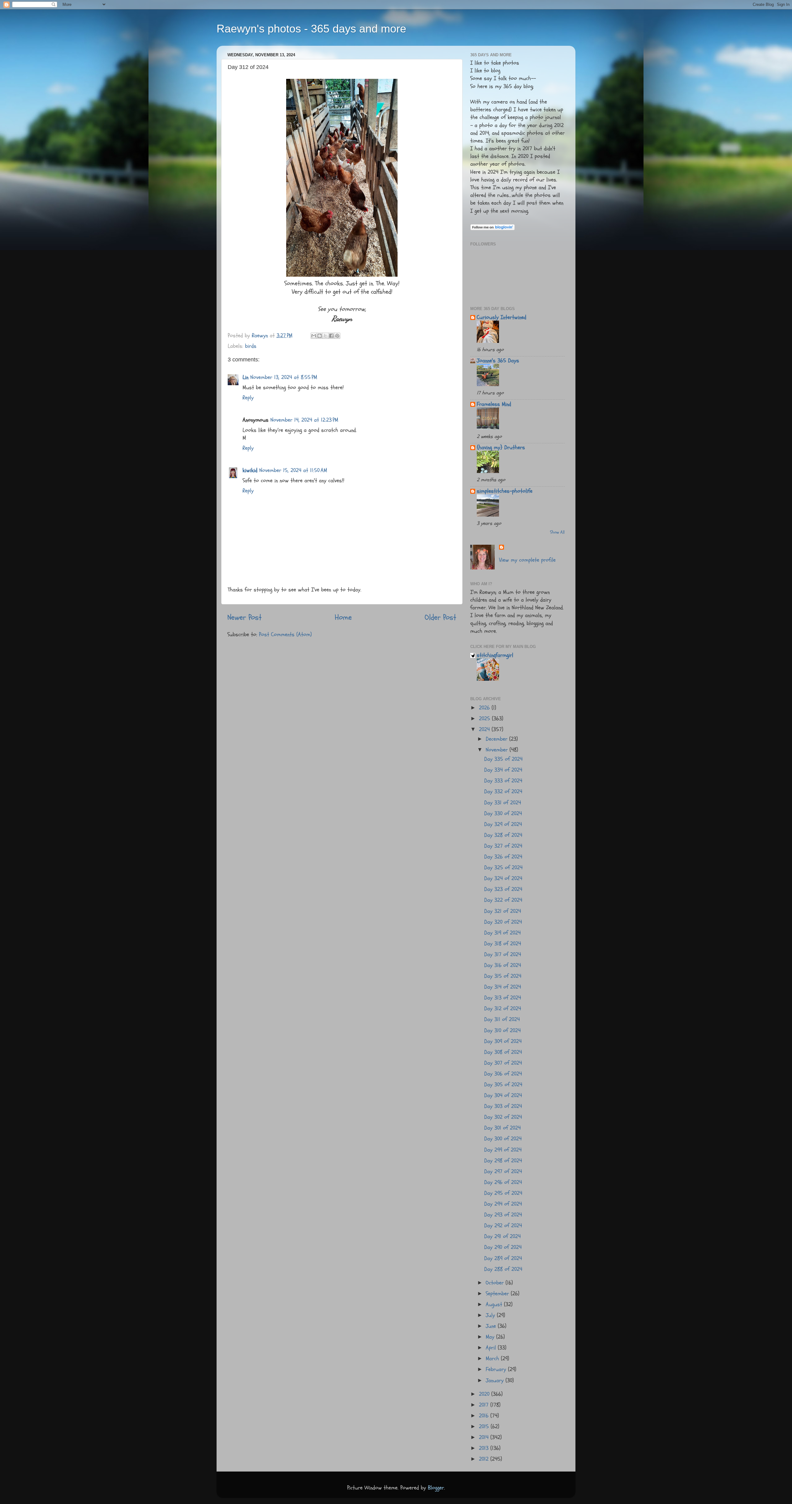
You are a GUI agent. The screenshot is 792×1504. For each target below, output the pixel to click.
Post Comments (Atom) (285, 634)
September (498, 1293)
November (498, 750)
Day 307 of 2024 (503, 1063)
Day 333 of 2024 (503, 781)
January (496, 1380)
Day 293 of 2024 (503, 1215)
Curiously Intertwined (501, 317)
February (497, 1369)
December (497, 739)
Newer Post (244, 617)
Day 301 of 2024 (502, 1128)
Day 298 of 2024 (503, 1161)
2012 (484, 1459)
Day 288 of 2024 (503, 1269)
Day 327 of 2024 (503, 846)
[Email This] (314, 336)
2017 (484, 1405)
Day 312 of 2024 (502, 1008)
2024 (485, 729)
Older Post (440, 617)
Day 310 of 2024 (502, 1030)
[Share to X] (325, 336)
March (493, 1358)
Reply (248, 398)
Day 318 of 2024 (502, 944)
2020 (485, 1394)
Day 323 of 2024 (503, 889)
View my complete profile (527, 560)
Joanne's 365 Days (498, 360)
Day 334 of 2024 (503, 770)
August (495, 1304)
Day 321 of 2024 (502, 911)
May (491, 1337)
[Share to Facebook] (331, 336)
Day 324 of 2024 (503, 878)
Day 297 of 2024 (503, 1171)
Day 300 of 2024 (503, 1139)
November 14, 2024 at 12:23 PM (304, 420)
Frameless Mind (494, 404)
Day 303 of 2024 (503, 1106)
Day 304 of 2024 (503, 1095)
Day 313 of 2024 (502, 998)
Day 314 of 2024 (502, 987)
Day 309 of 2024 (503, 1041)
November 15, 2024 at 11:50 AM (293, 470)
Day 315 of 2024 (502, 976)
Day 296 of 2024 (503, 1182)
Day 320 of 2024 (503, 922)
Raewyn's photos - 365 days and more (311, 28)
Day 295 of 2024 (503, 1193)
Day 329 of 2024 (503, 824)
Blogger (436, 1488)
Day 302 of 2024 (503, 1117)
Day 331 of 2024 (502, 803)
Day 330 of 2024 (503, 813)
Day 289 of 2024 (503, 1258)
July (491, 1315)
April (492, 1348)
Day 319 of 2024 (502, 933)
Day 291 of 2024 (502, 1236)
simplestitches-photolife (504, 491)
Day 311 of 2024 (502, 1019)
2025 (485, 718)
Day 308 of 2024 (503, 1052)
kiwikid (250, 470)
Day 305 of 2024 (503, 1085)
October (496, 1283)
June (492, 1326)
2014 (484, 1437)
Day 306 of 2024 (503, 1074)
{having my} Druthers (501, 447)
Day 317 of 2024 (502, 954)
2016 (484, 1416)
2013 (484, 1448)
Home (343, 617)
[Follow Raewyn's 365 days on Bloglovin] (492, 228)
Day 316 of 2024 (502, 965)
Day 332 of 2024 (503, 791)
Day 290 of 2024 (503, 1247)
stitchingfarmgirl (495, 655)
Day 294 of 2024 (503, 1204)
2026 (485, 708)
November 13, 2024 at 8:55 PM (283, 377)
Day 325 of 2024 (503, 867)
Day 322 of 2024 (503, 900)
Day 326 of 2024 (503, 857)
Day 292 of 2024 (503, 1225)
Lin (245, 377)
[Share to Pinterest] (337, 336)
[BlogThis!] (319, 336)
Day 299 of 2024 (503, 1150)
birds (250, 346)
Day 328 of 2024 (503, 835)
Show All (557, 532)
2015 (485, 1426)
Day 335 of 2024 (503, 759)
